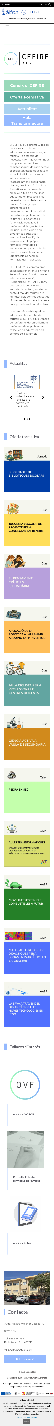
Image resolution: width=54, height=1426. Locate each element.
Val (40, 4)
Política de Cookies (41, 1384)
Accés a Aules (22, 1243)
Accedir (7, 4)
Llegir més (22, 403)
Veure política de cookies (27, 1417)
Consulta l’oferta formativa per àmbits (26, 1179)
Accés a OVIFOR (23, 1114)
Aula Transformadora (27, 120)
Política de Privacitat (22, 1384)
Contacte (25, 1386)
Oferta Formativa (27, 97)
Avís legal (7, 1384)
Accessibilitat (37, 1386)
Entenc (26, 1422)
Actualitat (27, 108)
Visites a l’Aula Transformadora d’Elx (25, 396)
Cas (45, 4)
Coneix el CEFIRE (27, 85)
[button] (47, 28)
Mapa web (15, 1386)
